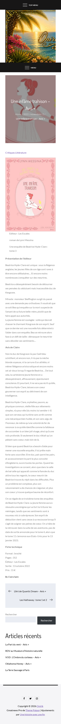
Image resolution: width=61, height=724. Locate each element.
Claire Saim (13, 577)
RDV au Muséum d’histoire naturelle (23, 650)
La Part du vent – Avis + (17, 644)
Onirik (40, 706)
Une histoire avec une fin (32, 714)
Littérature (20, 152)
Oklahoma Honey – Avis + (18, 663)
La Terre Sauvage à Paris (17, 670)
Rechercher (11, 614)
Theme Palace (32, 710)
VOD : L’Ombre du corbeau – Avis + (23, 657)
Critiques (10, 152)
